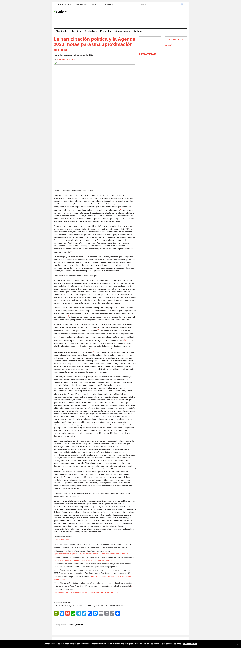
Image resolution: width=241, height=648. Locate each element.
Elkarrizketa (62, 31)
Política (79, 624)
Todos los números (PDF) (174, 39)
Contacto (95, 5)
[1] (120, 209)
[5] (59, 336)
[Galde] (120, 18)
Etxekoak (105, 31)
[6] (125, 340)
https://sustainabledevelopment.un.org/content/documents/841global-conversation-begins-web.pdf (91, 554)
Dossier (76, 31)
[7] (93, 351)
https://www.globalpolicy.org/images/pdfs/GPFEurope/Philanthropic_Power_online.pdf (86, 592)
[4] (98, 330)
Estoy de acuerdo (190, 644)
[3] (68, 316)
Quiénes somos (64, 5)
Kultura (138, 31)
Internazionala (122, 31)
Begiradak (91, 31)
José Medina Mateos (66, 59)
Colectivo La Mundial (63, 539)
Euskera (109, 5)
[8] (79, 393)
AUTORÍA (169, 46)
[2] (71, 251)
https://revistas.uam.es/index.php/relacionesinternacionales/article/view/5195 (83, 560)
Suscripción (81, 5)
